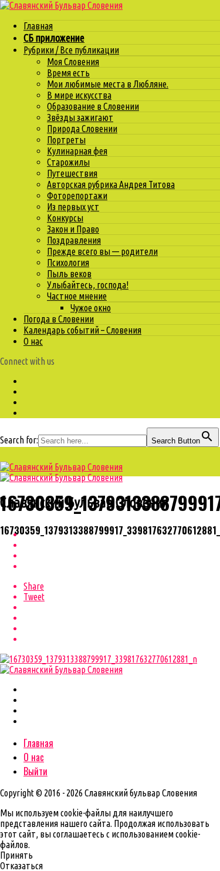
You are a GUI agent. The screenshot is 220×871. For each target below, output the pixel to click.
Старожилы (68, 162)
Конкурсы (65, 218)
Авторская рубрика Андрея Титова (111, 184)
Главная (38, 26)
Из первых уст (73, 206)
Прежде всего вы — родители (102, 251)
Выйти (35, 771)
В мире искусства (79, 95)
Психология (68, 262)
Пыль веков (69, 273)
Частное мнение (77, 296)
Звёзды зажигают (80, 117)
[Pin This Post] (121, 555)
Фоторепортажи (77, 195)
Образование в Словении (93, 106)
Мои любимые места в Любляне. (107, 84)
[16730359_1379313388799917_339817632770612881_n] (98, 659)
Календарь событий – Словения (82, 330)
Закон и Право (73, 229)
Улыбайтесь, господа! (87, 285)
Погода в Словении (58, 319)
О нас (33, 341)
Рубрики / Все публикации (71, 50)
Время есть (68, 73)
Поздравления (74, 240)
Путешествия (72, 173)
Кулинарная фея (77, 151)
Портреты (66, 139)
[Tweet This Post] (121, 545)
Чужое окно (90, 307)
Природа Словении (82, 128)
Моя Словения (73, 61)
